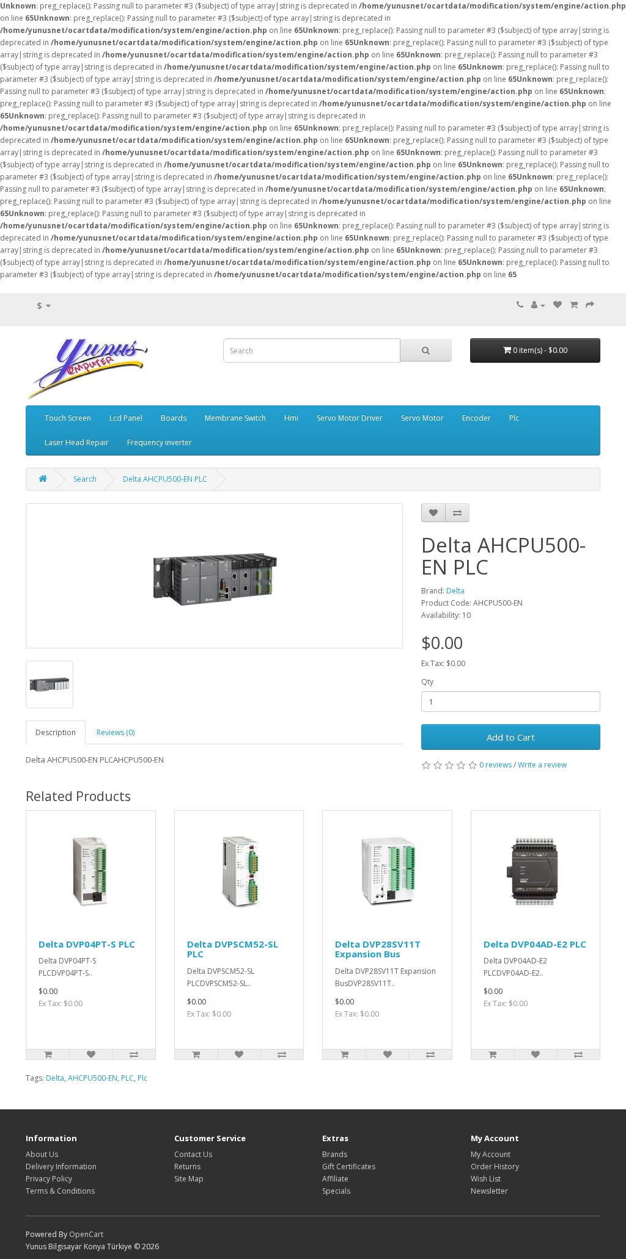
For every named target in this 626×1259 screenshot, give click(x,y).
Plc (514, 418)
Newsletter (489, 1191)
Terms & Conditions (60, 1191)
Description (55, 732)
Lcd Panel (125, 418)
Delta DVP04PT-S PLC (87, 944)
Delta (455, 591)
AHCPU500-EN (92, 1078)
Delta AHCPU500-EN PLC (165, 479)
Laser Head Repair (77, 442)
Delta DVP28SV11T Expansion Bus (378, 949)
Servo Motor (422, 418)
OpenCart (86, 1234)
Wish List (486, 1179)
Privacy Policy (49, 1179)
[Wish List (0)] (557, 305)
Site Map (189, 1179)
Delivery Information (61, 1166)
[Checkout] (590, 305)
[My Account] (538, 305)
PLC (127, 1078)
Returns (187, 1166)
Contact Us (193, 1154)
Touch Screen (68, 418)
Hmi (291, 418)
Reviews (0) (115, 732)
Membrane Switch (235, 418)
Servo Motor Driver (350, 418)
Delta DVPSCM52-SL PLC (232, 949)
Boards (173, 418)
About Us (42, 1154)
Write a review (542, 765)
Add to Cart (511, 737)
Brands (334, 1154)
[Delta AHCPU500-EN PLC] (214, 575)
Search (85, 479)
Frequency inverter (159, 442)
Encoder (476, 418)
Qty (427, 682)
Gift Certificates (348, 1166)
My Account (490, 1154)
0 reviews (495, 765)
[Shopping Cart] (574, 305)
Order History (495, 1166)
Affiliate (335, 1179)
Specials (336, 1191)
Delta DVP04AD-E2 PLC (535, 944)
